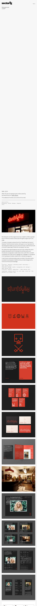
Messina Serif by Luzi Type (16, 271)
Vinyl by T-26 (29, 271)
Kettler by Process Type (9, 272)
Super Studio (15, 195)
